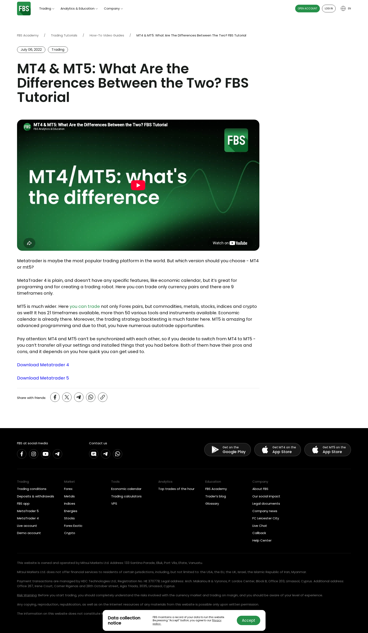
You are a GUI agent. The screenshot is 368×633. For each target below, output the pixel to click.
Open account (307, 8)
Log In (329, 8)
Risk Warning (27, 595)
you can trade (85, 306)
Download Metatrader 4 (43, 365)
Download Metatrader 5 (43, 378)
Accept (248, 620)
